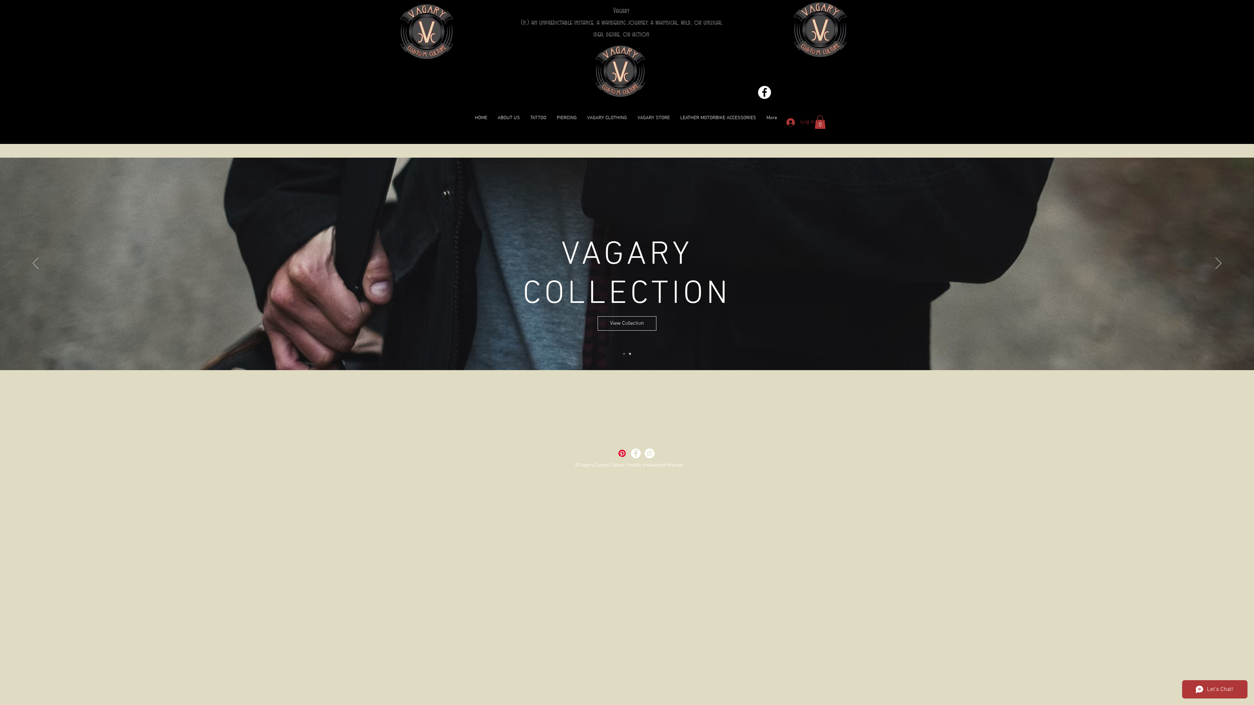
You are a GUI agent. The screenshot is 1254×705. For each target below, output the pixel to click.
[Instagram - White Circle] (649, 453)
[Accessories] (630, 354)
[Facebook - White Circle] (764, 92)
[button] (820, 122)
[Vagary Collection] (624, 354)
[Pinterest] (622, 453)
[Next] (1218, 264)
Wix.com (675, 465)
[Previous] (36, 264)
